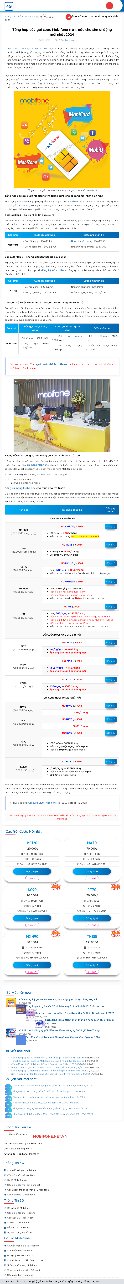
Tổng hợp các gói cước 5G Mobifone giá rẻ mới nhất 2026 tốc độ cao (65, 1006)
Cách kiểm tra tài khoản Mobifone (25, 1260)
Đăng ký (110, 526)
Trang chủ (10, 16)
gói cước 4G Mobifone (51, 364)
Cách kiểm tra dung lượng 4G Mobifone (28, 1189)
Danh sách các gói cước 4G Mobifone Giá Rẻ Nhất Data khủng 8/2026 (74, 1013)
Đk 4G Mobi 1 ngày (17, 1180)
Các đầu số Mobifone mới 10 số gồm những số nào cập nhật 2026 (63, 1037)
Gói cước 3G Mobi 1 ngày (20, 1217)
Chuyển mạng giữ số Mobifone (23, 1245)
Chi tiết (31, 878)
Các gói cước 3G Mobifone (21, 1212)
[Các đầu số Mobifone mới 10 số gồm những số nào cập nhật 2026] (21, 1040)
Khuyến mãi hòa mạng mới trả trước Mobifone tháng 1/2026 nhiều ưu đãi (51, 1091)
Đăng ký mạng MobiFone (20, 488)
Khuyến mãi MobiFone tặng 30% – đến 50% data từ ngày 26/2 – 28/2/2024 (53, 1114)
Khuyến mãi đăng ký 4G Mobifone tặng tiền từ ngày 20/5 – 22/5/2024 (50, 1108)
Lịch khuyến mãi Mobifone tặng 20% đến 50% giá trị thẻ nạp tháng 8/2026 (50, 1073)
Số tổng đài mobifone (18, 1227)
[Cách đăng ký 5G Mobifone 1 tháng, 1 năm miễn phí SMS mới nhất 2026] (40, 1023)
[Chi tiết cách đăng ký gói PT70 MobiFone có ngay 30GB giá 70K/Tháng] (11, 1033)
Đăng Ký (31, 871)
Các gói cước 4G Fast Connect (23, 1184)
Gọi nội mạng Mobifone (19, 1232)
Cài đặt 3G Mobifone (18, 1222)
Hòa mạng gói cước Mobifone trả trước (30, 48)
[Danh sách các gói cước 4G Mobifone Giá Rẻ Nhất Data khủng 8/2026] (30, 1016)
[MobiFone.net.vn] (62, 6)
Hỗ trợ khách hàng (28, 16)
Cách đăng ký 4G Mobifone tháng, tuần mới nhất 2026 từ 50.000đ (46, 1064)
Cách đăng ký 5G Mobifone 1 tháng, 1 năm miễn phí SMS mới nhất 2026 (79, 1021)
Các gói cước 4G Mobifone (21, 1175)
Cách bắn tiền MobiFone (20, 1250)
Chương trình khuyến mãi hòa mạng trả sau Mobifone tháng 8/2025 (49, 1096)
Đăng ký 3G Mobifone (18, 1207)
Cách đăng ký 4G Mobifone (21, 1170)
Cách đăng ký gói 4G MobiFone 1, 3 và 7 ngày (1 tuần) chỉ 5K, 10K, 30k (60, 1281)
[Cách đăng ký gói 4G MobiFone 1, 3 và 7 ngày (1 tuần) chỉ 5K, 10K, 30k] (11, 1002)
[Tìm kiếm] (69, 17)
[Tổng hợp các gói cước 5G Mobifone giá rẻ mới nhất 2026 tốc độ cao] (21, 1009)
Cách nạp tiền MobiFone (20, 1274)
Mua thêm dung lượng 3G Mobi (23, 1270)
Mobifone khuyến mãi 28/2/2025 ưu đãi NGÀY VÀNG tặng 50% (46, 1102)
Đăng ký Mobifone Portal (20, 1255)
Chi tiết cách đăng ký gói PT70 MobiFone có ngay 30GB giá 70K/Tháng (59, 1030)
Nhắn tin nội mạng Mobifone (22, 1265)
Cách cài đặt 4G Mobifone (21, 1194)
